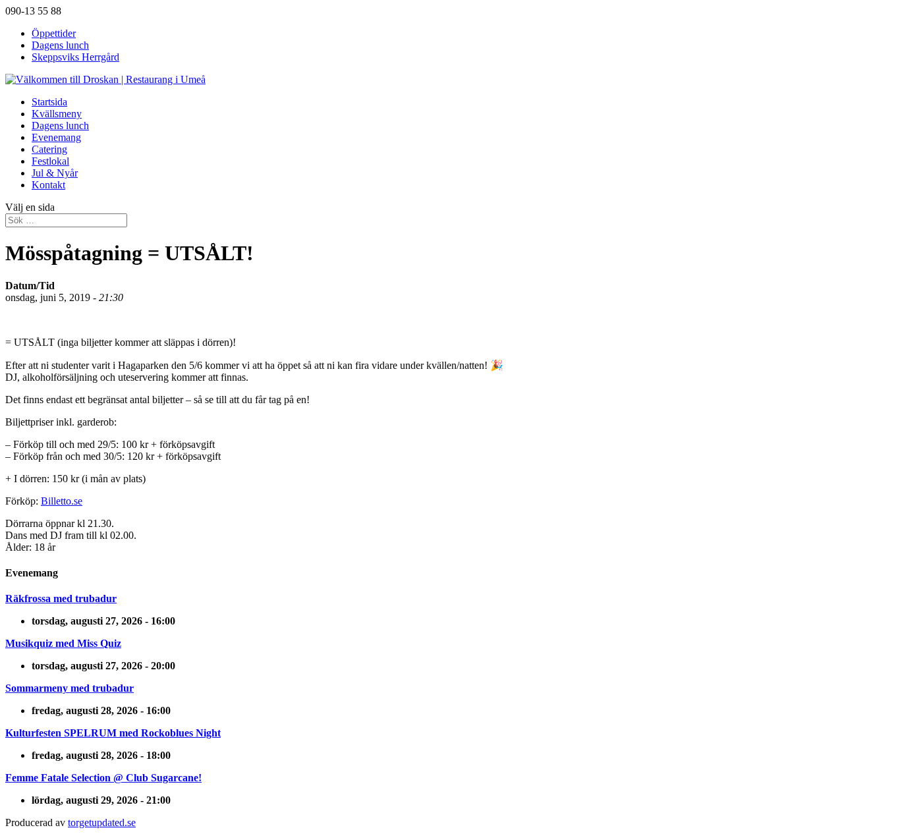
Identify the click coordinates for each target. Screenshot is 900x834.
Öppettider (54, 33)
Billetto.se (61, 501)
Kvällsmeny (57, 113)
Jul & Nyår (55, 173)
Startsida (49, 101)
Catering (49, 149)
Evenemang (56, 137)
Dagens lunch (60, 45)
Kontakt (48, 184)
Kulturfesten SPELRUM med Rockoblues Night (113, 732)
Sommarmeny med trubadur (69, 688)
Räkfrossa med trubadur (61, 598)
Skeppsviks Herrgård (75, 57)
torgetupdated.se (102, 822)
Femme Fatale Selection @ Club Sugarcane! (103, 777)
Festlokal (50, 161)
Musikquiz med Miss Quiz (63, 643)
